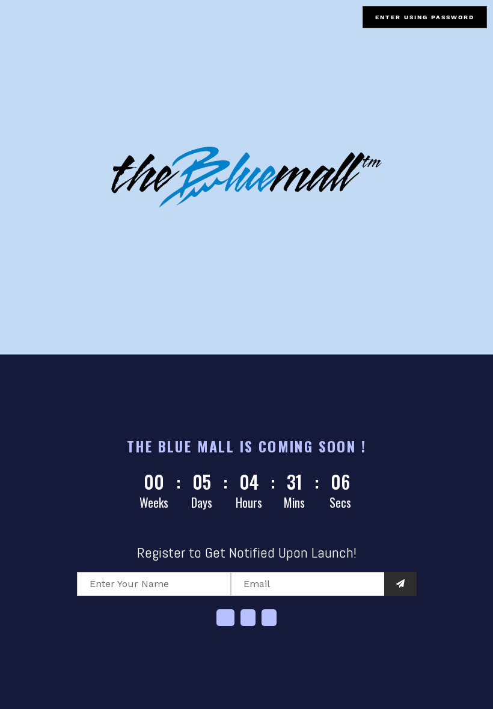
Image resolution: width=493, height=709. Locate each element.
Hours (249, 502)
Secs (340, 502)
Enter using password (424, 17)
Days (201, 502)
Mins (294, 502)
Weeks (153, 502)
